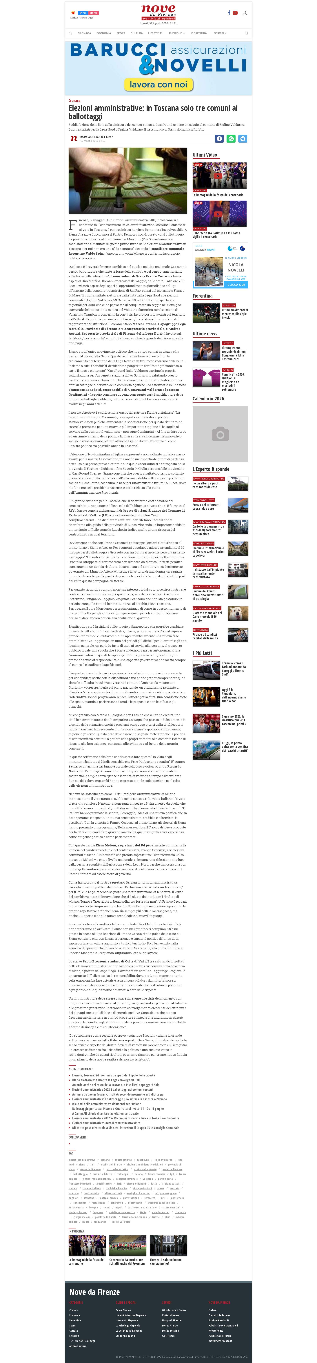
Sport (120, 33)
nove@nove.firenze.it (220, 1341)
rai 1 (92, 1164)
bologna (93, 1207)
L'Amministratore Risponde (131, 1315)
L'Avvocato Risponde (127, 1320)
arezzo (160, 1188)
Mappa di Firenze (171, 1320)
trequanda (100, 1221)
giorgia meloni (81, 1217)
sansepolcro (79, 1202)
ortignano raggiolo (165, 1193)
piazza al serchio (108, 1198)
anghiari (73, 1198)
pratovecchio (135, 1202)
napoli (118, 1207)
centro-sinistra (123, 1159)
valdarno (148, 1179)
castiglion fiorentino (138, 1193)
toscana (105, 1159)
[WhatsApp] (231, 139)
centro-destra (91, 1193)
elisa (167, 1217)
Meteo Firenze (170, 1325)
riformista (180, 1212)
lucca (154, 1183)
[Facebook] (229, 13)
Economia (103, 33)
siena (82, 1164)
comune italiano (92, 1188)
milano (139, 1174)
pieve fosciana (131, 1198)
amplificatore (104, 1183)
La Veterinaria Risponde (129, 1330)
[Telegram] (242, 139)
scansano (89, 1198)
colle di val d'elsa (121, 1221)
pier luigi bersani (78, 1212)
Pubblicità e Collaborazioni (223, 1325)
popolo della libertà (105, 1217)
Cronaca (84, 33)
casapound (143, 1159)
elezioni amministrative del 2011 (145, 1164)
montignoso (177, 1198)
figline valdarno (163, 1159)
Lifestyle (155, 33)
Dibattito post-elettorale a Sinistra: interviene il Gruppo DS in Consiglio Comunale (125, 1128)
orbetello (74, 1193)
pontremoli (117, 1202)
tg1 (172, 1174)
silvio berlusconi (160, 1212)
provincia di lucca (102, 1174)
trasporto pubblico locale (161, 1202)
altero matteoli (113, 1193)
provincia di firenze (111, 1164)
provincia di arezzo (90, 1169)
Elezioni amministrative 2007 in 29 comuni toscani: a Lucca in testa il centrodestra (125, 1118)
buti (163, 1198)
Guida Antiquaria (125, 1335)
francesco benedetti (80, 1183)
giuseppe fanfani (142, 1188)
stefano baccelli (171, 1183)
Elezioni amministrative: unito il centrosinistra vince (106, 1123)
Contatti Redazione (219, 1315)
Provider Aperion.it (219, 1320)
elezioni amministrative (82, 1159)
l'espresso (98, 1212)
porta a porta (165, 1179)
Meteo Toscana (170, 1330)
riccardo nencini (171, 1207)
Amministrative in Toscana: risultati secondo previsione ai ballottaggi (117, 1094)
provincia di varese (172, 1169)
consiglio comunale (127, 1179)
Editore (212, 1310)
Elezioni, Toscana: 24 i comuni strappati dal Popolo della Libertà (113, 1075)
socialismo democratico (122, 1212)
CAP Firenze (168, 1335)
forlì (119, 1183)
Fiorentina (199, 33)
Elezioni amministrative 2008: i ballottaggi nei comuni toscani (112, 1089)
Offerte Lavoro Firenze (174, 1310)
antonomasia (76, 1207)
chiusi (85, 1221)
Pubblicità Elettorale (220, 1335)
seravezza (149, 1198)
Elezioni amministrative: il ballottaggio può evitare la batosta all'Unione (119, 1099)
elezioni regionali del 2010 (97, 1179)
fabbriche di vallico (116, 1188)
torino (106, 1207)
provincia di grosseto (145, 1169)
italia (143, 1212)
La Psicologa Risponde (128, 1325)
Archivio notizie (77, 1346)
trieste (156, 1217)
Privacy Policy (216, 1330)
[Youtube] (235, 13)
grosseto (174, 1188)
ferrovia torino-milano (134, 1217)
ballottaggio (80, 1174)
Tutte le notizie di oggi (82, 1341)
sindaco (73, 1188)
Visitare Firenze (170, 1315)
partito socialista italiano (142, 1207)
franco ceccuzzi (156, 1174)
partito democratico (117, 1169)
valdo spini (123, 1174)
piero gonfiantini (136, 1183)
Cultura (137, 33)
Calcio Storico (123, 1310)
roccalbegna (98, 1202)
